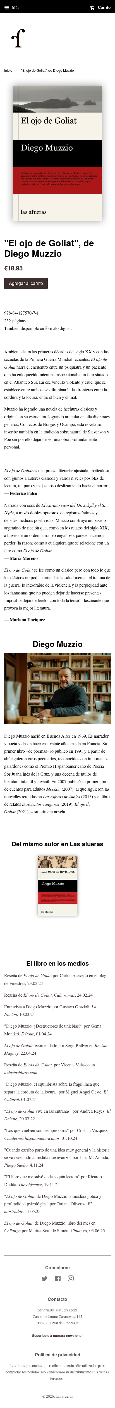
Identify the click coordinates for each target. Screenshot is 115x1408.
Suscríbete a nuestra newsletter (57, 1335)
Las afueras (64, 1396)
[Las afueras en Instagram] (71, 1279)
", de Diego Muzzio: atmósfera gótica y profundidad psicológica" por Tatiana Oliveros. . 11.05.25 (52, 1203)
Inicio (8, 70)
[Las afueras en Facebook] (57, 1279)
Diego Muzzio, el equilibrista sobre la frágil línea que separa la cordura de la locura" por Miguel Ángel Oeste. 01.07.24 (55, 1091)
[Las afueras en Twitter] (45, 1279)
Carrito (104, 7)
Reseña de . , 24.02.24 (48, 995)
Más (15, 7)
